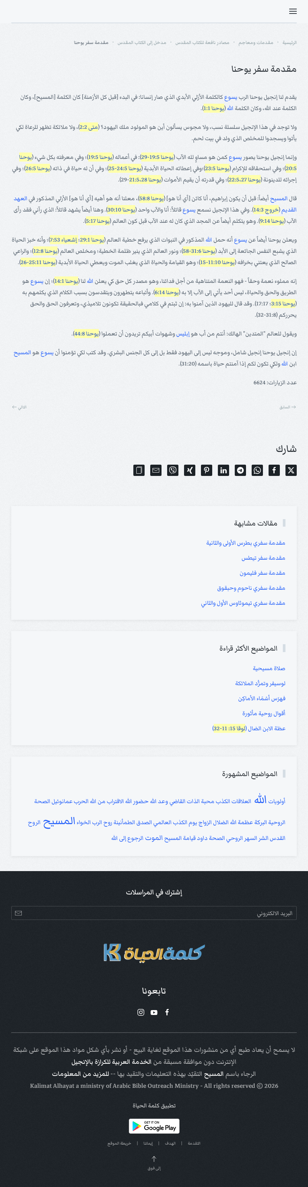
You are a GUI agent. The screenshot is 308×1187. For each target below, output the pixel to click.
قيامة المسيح (179, 838)
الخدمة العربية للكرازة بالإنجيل (111, 1062)
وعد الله (158, 801)
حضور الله (136, 801)
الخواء (83, 822)
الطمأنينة (123, 822)
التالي (22, 407)
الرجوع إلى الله (127, 838)
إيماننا (148, 1143)
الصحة (216, 838)
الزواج (204, 822)
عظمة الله (241, 822)
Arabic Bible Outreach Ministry (156, 1086)
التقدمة (194, 1143)
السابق (284, 407)
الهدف (170, 1143)
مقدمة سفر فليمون (262, 572)
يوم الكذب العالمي (174, 822)
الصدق (143, 822)
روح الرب (101, 822)
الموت (153, 837)
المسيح (279, 198)
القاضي (177, 801)
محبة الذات (200, 801)
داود (202, 838)
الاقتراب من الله (106, 801)
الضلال (220, 822)
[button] (293, 11)
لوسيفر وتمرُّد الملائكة (260, 683)
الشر (263, 838)
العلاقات (240, 801)
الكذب (222, 801)
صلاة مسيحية (269, 668)
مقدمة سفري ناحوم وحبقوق (251, 587)
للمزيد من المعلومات (80, 1074)
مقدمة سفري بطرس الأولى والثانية (245, 542)
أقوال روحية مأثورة (263, 713)
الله (230, 108)
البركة (260, 822)
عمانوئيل (61, 801)
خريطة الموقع (119, 1143)
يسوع (230, 96)
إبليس (183, 333)
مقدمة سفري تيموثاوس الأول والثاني (243, 602)
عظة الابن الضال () (248, 728)
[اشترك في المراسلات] (18, 913)
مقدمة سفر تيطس (263, 557)
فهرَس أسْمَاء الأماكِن (261, 698)
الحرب (80, 801)
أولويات (276, 801)
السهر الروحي (241, 838)
